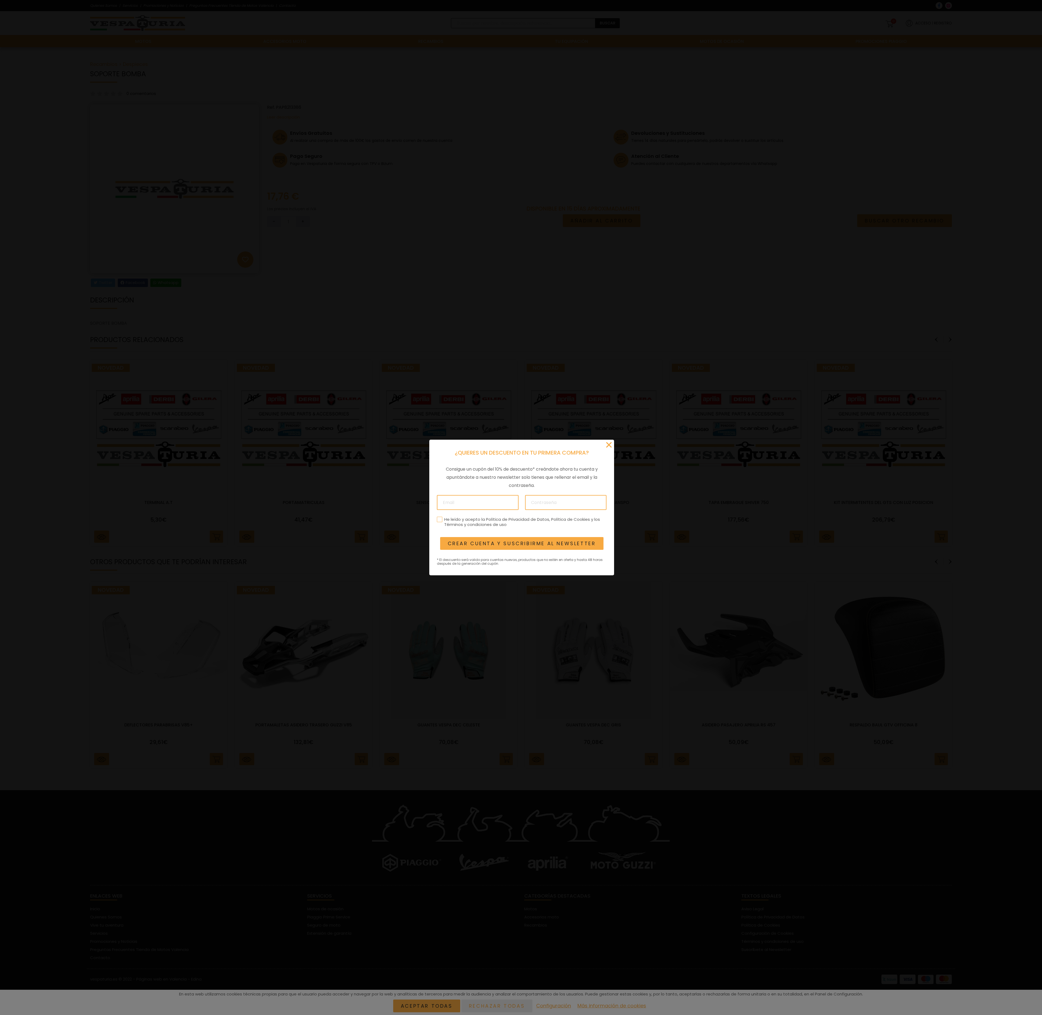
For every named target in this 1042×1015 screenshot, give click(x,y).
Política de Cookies (570, 519)
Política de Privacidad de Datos (517, 519)
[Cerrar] (608, 444)
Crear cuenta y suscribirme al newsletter (521, 543)
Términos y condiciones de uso (475, 524)
